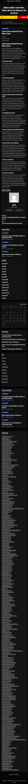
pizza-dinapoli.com (6, 470)
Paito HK (4, 364)
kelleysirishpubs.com (7, 707)
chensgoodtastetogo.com (8, 684)
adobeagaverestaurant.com (9, 717)
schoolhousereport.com (8, 523)
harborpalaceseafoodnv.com (9, 550)
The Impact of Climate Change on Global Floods (12, 349)
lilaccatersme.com (6, 461)
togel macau (5, 379)
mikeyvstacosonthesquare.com (9, 525)
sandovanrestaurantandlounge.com (11, 736)
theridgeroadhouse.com (8, 444)
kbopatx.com (5, 513)
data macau (5, 381)
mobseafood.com (6, 552)
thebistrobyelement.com (8, 541)
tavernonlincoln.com (7, 714)
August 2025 (4, 295)
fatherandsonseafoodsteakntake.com (11, 530)
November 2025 (5, 287)
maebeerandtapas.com (7, 660)
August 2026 (4, 263)
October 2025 (5, 290)
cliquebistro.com (6, 531)
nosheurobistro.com (7, 446)
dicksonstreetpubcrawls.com (9, 553)
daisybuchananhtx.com (7, 526)
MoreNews (20, 780)
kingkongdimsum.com (7, 649)
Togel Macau (5, 367)
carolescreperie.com (7, 506)
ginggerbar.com (6, 630)
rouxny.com (5, 491)
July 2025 (4, 298)
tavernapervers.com (7, 625)
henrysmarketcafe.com (7, 493)
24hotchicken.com (6, 439)
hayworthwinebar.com (7, 692)
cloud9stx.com (5, 619)
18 (7, 318)
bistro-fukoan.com (6, 577)
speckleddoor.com (6, 463)
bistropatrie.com (6, 528)
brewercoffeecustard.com (8, 466)
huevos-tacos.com (6, 582)
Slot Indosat (5, 375)
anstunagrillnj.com (6, 754)
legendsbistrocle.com (7, 598)
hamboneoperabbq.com (8, 761)
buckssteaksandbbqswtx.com (9, 662)
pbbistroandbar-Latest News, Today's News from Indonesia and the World (14, 10)
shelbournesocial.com (7, 468)
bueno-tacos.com (6, 682)
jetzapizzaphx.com (6, 749)
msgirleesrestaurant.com (8, 603)
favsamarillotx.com (6, 702)
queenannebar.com (7, 679)
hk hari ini (11, 774)
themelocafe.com (6, 744)
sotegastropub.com (7, 627)
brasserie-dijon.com (7, 681)
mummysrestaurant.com (8, 665)
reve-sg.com (5, 478)
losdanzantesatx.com (7, 547)
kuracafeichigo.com (7, 741)
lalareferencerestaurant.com (9, 726)
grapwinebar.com (6, 573)
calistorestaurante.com (7, 498)
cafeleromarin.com (6, 607)
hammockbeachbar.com (8, 597)
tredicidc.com (5, 496)
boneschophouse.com (7, 518)
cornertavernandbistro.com (9, 699)
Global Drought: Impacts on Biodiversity (11, 254)
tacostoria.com (5, 545)
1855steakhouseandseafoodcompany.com (12, 650)
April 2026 (4, 274)
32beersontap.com (6, 458)
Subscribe (24, 17)
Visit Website (9, 210)
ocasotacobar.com (6, 540)
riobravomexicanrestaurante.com (10, 464)
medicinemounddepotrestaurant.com (11, 724)
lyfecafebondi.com (6, 537)
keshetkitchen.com (6, 759)
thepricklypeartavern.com (8, 664)
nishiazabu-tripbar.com (7, 557)
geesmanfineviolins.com (8, 453)
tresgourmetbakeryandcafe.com (10, 629)
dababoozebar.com (7, 711)
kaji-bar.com (5, 655)
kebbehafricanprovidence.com (9, 459)
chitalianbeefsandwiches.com (9, 637)
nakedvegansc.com (6, 768)
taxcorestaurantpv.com (7, 704)
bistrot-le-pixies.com (7, 620)
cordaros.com (5, 483)
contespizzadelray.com (7, 473)
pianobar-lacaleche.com (8, 521)
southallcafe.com (6, 652)
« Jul (3, 326)
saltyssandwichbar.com (7, 592)
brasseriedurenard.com (8, 490)
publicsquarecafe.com (7, 642)
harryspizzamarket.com (8, 753)
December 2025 (5, 285)
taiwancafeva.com (6, 454)
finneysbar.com (6, 612)
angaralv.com (5, 480)
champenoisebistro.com (8, 659)
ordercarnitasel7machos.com (9, 476)
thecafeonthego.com (7, 568)
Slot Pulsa (4, 372)
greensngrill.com (6, 500)
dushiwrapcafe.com (7, 567)
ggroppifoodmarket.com (8, 503)
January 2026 (5, 282)
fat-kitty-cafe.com (6, 742)
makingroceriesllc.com (7, 510)
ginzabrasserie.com (7, 614)
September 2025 (5, 293)
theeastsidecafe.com (7, 667)
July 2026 (4, 266)
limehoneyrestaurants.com (8, 731)
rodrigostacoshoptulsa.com (9, 654)
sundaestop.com (6, 456)
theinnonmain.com (6, 451)
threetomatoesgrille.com (8, 647)
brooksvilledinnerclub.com (8, 533)
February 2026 (5, 279)
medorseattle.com (6, 578)
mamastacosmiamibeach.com (9, 615)
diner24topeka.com (7, 634)
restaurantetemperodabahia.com (10, 624)
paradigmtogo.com (6, 585)
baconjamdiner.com (7, 694)
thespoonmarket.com (7, 505)
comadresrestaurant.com (8, 727)
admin (4, 36)
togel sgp (4, 370)
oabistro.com (5, 593)
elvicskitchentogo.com (7, 587)
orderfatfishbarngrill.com (8, 674)
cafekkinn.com (5, 746)
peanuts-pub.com (6, 595)
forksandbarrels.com (7, 560)
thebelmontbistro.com (7, 562)
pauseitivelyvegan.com (7, 766)
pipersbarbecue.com (7, 570)
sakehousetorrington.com (8, 501)
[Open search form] (15, 17)
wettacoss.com (5, 543)
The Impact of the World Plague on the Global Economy (13, 246)
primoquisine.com (6, 515)
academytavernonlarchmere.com (10, 686)
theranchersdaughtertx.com (9, 696)
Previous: (14, 217)
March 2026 (4, 277)
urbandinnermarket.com (8, 583)
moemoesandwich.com (7, 712)
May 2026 (4, 271)
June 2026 (4, 269)
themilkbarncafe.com (7, 610)
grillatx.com (5, 588)
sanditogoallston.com (7, 443)
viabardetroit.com (6, 538)
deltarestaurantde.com (7, 729)
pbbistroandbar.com (7, 590)
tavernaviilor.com (6, 639)
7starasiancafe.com (7, 481)
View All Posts (19, 210)
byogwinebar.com (6, 572)
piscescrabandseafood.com (8, 706)
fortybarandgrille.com (7, 471)
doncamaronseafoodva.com (9, 697)
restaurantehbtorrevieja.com (9, 737)
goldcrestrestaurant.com (8, 732)
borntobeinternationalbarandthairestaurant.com (14, 739)
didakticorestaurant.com (8, 734)
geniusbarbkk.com (6, 672)
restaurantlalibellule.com (8, 721)
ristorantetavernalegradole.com (10, 555)
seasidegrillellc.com (7, 687)
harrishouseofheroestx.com (9, 535)
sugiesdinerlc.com (6, 617)
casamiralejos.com (6, 511)
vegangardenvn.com (7, 764)
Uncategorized (5, 28)
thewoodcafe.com (6, 449)
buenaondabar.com (7, 558)
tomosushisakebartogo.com (9, 756)
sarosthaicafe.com (6, 691)
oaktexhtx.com (5, 669)
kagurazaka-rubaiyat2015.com (9, 441)
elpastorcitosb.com (6, 448)
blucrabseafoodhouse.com (8, 605)
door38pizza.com (6, 751)
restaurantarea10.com (7, 486)
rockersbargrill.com (7, 608)
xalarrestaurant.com (7, 722)
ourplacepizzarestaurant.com (9, 747)
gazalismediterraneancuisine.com (10, 769)
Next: (12, 222)
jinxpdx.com (5, 475)
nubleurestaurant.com (7, 719)
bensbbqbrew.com (6, 763)
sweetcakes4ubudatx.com (8, 600)
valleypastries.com (6, 488)
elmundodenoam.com (7, 436)
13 (14, 315)
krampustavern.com (7, 709)
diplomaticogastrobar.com (8, 758)
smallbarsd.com (6, 438)
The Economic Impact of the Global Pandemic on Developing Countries (13, 236)
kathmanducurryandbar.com (9, 644)
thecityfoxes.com (6, 516)
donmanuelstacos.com (7, 645)
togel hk (16, 774)
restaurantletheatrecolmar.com (10, 495)
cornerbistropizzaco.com (8, 563)
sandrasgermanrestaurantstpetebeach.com (13, 508)
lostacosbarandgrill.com (8, 580)
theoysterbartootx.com (7, 657)
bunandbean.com (6, 485)
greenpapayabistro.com (8, 635)
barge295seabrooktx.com (8, 675)
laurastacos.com (6, 640)
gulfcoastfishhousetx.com (8, 670)
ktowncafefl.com (6, 602)
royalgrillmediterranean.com (9, 689)
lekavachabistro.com (7, 575)
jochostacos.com (6, 701)
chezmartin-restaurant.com (9, 520)
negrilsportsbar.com (7, 565)
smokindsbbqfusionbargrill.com (10, 677)
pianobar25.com (6, 548)
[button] (2, 17)
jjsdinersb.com (5, 716)
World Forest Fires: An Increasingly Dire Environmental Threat (11, 423)
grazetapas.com (6, 622)
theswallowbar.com (7, 632)
